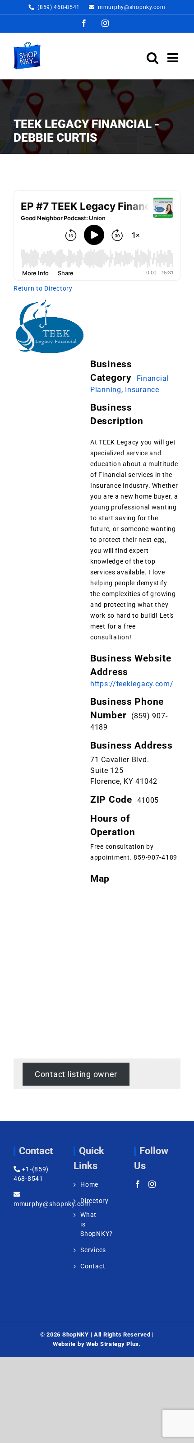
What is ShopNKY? (86, 1224)
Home (86, 1184)
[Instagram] (152, 1184)
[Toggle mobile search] (153, 57)
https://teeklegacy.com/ (132, 684)
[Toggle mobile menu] (173, 57)
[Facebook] (138, 1184)
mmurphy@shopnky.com (132, 7)
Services (86, 1249)
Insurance (142, 389)
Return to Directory (43, 288)
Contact (86, 1266)
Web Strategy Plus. (113, 1344)
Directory (86, 1200)
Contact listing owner (76, 1074)
